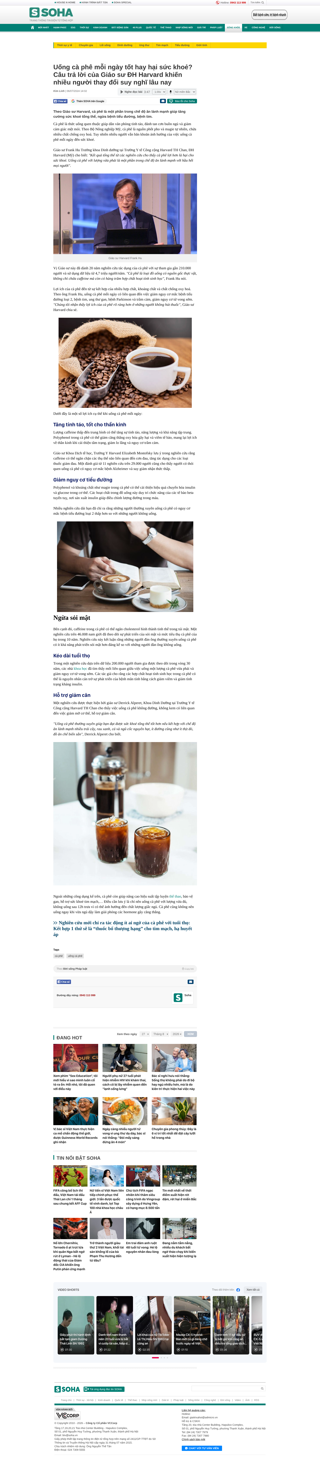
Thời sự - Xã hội (84, 1400)
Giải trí (201, 27)
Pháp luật (216, 27)
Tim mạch (162, 45)
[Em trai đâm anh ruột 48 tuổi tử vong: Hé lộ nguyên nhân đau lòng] (143, 1228)
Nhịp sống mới (184, 27)
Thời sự (84, 27)
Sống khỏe (233, 27)
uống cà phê (75, 955)
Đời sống (275, 27)
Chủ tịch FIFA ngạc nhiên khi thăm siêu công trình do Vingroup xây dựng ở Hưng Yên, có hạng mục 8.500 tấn (143, 1199)
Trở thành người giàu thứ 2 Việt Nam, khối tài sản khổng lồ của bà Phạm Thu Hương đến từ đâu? (107, 1251)
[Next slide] (257, 1327)
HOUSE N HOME (66, 2)
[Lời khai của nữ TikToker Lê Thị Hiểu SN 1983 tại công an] (153, 1325)
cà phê (59, 955)
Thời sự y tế (64, 45)
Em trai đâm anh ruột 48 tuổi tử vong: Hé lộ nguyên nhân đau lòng (142, 1247)
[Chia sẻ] (60, 101)
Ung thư (144, 45)
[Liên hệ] (190, 982)
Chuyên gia (86, 45)
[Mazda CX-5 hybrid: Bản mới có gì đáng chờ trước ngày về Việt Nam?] (192, 1325)
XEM (190, 1034)
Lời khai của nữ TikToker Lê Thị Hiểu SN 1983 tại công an (153, 1339)
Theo (125, 968)
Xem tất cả (253, 1289)
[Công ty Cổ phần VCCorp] (107, 1413)
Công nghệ (258, 27)
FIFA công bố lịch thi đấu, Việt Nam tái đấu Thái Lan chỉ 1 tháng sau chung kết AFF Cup (70, 1197)
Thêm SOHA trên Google (90, 101)
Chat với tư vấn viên (204, 1448)
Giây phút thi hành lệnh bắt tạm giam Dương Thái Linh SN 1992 (75, 1339)
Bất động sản (120, 27)
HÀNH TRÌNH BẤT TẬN (95, 2)
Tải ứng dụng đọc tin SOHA (106, 1389)
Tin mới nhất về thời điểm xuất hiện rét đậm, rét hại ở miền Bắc (179, 1195)
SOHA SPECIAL (123, 2)
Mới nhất (43, 27)
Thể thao (165, 27)
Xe (245, 27)
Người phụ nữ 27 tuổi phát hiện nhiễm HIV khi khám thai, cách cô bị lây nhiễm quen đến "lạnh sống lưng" (125, 1082)
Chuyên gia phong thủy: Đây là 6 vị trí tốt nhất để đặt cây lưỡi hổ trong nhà (174, 1133)
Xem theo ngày (127, 1034)
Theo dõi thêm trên (223, 1289)
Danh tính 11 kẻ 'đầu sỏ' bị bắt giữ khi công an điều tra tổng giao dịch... (231, 1339)
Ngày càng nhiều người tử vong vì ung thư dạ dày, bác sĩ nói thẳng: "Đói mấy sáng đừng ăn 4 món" (124, 1135)
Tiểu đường (182, 45)
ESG (73, 27)
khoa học (80, 668)
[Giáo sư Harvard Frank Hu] (125, 214)
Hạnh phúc (59, 27)
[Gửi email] (163, 101)
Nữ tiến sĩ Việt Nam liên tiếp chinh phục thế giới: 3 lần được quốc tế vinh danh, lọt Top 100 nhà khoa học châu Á (107, 1201)
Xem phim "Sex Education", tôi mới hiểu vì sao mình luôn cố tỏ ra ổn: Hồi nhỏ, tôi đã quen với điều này (75, 1082)
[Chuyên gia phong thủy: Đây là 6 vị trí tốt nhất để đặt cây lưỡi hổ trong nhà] (174, 1111)
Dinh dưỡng (124, 45)
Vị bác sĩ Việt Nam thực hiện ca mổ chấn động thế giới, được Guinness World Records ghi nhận (75, 1135)
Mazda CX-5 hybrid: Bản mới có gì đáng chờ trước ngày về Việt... (191, 1339)
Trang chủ (66, 1400)
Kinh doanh (100, 27)
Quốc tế (151, 27)
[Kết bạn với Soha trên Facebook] (178, 997)
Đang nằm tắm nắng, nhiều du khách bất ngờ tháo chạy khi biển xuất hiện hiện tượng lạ (179, 1249)
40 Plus (137, 27)
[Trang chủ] (51, 14)
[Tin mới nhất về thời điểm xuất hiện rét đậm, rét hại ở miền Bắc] (179, 1176)
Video (238, 1400)
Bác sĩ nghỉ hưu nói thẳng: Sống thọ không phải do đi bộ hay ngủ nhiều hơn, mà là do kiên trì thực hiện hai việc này (173, 1082)
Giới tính (201, 45)
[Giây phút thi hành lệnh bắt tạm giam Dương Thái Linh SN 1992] (76, 1325)
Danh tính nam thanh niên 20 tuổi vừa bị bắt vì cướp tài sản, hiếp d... (114, 1339)
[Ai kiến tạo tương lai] (268, 14)
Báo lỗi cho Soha (185, 101)
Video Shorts (68, 1290)
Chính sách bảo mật (193, 1439)
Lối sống (105, 45)
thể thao (175, 896)
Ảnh (247, 1400)
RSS (256, 1400)
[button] (155, 1357)
